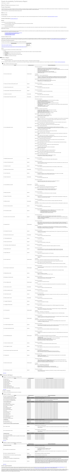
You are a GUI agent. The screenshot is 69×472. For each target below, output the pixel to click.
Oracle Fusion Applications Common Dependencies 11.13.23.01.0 (13, 32)
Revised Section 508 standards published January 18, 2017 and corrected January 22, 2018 (14, 46)
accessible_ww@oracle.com (14, 18)
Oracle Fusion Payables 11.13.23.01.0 (10, 34)
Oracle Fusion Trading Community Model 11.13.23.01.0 (12, 33)
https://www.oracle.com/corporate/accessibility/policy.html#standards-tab (55, 467)
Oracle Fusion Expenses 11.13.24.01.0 (53, 16)
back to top (4, 389)
